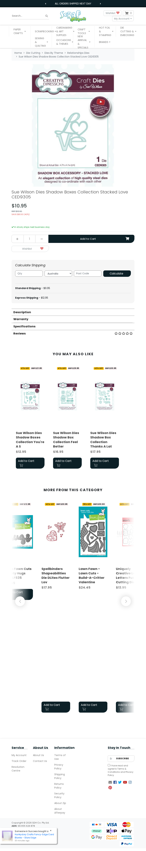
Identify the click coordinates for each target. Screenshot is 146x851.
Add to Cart (88, 239)
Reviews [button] (19, 333)
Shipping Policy (59, 776)
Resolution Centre (18, 768)
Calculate (116, 273)
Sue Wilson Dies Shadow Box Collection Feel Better (66, 440)
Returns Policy (59, 785)
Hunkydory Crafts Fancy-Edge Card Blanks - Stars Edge (34, 836)
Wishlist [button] (111, 13)
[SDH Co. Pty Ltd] (73, 16)
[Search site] (46, 16)
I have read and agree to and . (120, 770)
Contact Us (40, 761)
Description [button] (22, 312)
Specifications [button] (24, 326)
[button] (19, 31)
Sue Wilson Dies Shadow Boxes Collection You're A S (30, 440)
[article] (30, 417)
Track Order (19, 761)
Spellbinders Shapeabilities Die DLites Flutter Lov (55, 575)
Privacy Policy (58, 766)
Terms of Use (60, 757)
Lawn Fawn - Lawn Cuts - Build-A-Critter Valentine (92, 575)
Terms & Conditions (117, 770)
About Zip (60, 803)
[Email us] (110, 782)
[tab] (73, 312)
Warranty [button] (20, 319)
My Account (122, 18)
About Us (38, 755)
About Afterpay (59, 810)
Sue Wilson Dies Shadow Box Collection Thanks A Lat (103, 440)
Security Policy (59, 795)
